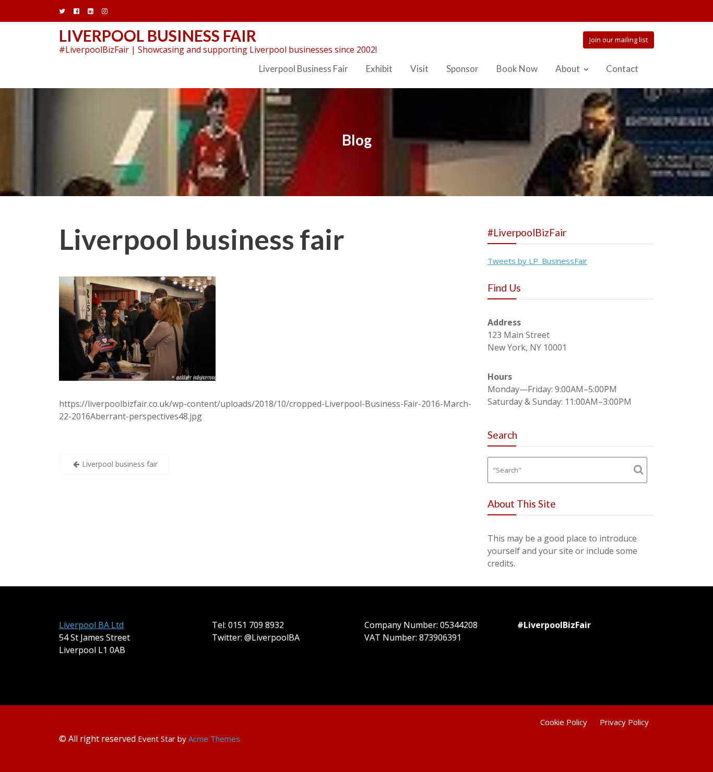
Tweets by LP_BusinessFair (537, 261)
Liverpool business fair (201, 239)
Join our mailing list (618, 39)
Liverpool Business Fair (157, 35)
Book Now (517, 68)
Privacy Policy (624, 722)
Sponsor (462, 68)
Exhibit (379, 68)
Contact (622, 68)
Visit (419, 68)
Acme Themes (214, 738)
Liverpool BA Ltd (91, 625)
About (567, 68)
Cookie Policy (563, 722)
